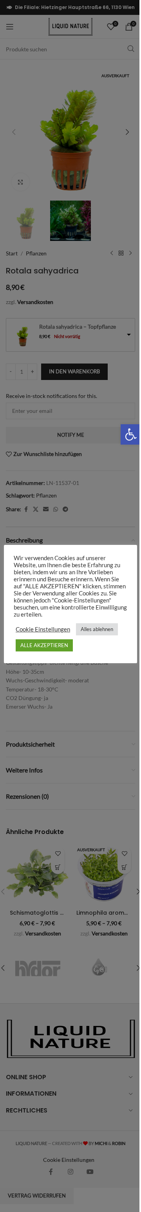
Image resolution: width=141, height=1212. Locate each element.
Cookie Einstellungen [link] (43, 629)
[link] (131, 434)
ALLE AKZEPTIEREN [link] (44, 645)
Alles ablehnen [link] (97, 629)
